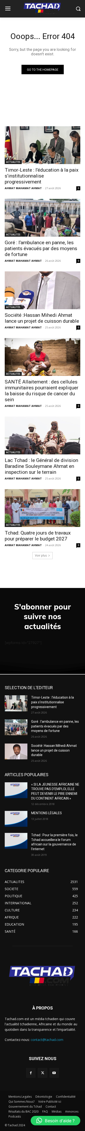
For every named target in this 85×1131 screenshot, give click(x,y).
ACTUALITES (13, 162)
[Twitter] (42, 1072)
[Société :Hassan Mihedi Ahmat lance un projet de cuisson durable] (42, 290)
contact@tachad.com (47, 1039)
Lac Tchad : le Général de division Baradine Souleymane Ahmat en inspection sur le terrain (41, 466)
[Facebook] (30, 1072)
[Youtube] (54, 1072)
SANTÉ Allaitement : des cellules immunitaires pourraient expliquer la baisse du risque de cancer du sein (41, 390)
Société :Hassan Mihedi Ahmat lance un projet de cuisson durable (42, 318)
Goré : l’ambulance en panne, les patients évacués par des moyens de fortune (41, 248)
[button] (55, 1120)
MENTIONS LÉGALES (46, 813)
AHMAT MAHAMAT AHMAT (23, 188)
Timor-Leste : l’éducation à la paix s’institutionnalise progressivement (41, 176)
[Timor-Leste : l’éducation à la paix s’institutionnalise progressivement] (42, 145)
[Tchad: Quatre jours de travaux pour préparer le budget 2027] (42, 508)
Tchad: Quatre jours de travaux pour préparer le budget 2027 (38, 536)
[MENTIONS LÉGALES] (16, 819)
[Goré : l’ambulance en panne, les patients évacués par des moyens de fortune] (42, 218)
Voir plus (41, 555)
